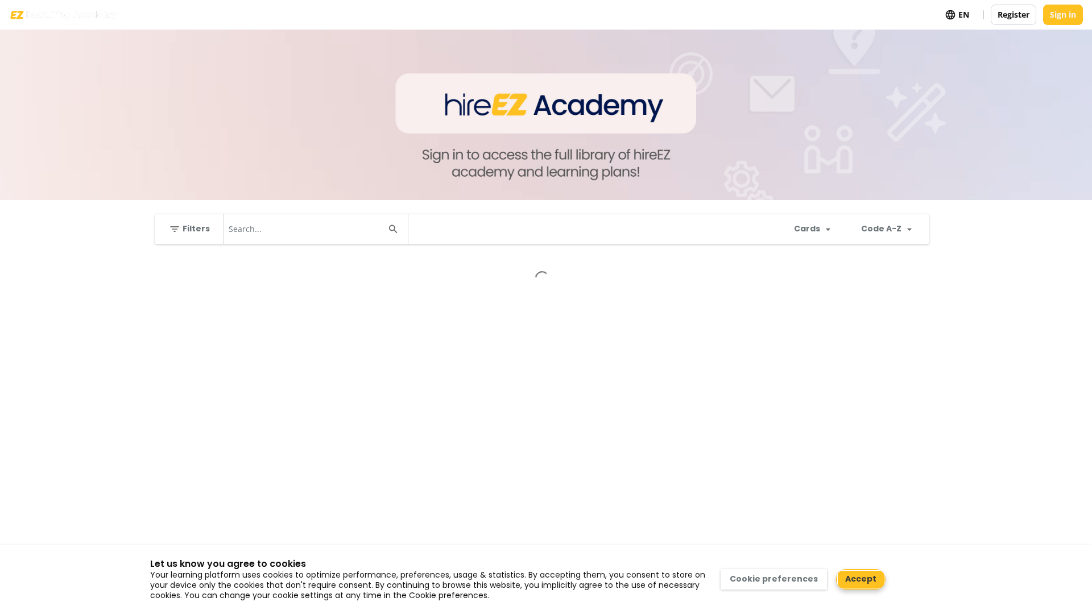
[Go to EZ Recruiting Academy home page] (63, 15)
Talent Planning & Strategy (226, 269)
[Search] (393, 229)
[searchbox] (306, 229)
